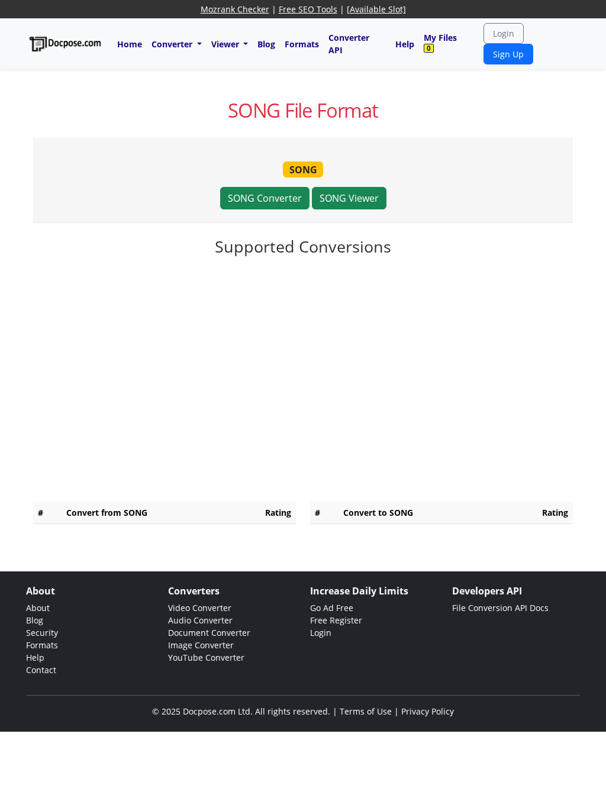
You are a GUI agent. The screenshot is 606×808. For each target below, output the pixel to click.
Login (503, 33)
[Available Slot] (376, 9)
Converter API (348, 44)
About (38, 607)
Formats (302, 44)
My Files (440, 42)
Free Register (336, 620)
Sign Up (508, 54)
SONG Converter (265, 198)
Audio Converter (200, 620)
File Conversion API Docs (500, 607)
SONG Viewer (349, 198)
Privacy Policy (427, 711)
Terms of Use (366, 711)
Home (129, 44)
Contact (41, 670)
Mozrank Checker (235, 9)
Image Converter (201, 645)
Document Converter (209, 632)
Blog (266, 44)
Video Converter (199, 607)
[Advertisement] (303, 297)
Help (404, 44)
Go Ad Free (331, 607)
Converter (173, 44)
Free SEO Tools (308, 9)
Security (42, 632)
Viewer (226, 44)
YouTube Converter (206, 657)
